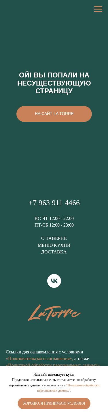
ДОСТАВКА (54, 251)
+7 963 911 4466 (54, 203)
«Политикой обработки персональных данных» (53, 365)
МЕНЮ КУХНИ (54, 245)
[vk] (54, 281)
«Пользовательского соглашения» (39, 358)
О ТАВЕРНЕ (54, 238)
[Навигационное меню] (98, 9)
